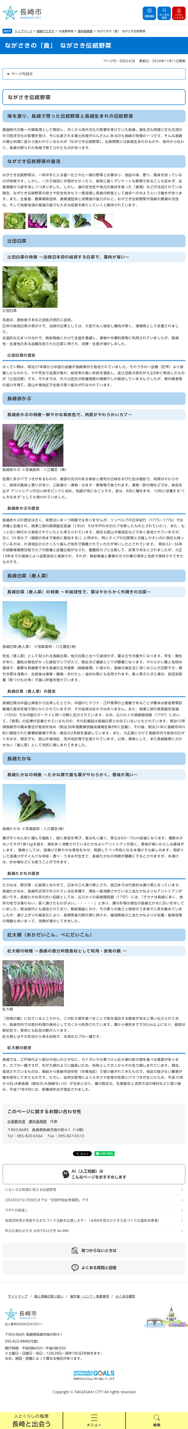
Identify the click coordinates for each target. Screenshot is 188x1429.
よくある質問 (125, 1296)
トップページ (23, 31)
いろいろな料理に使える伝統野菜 (30, 1190)
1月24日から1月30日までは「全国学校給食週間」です (47, 1200)
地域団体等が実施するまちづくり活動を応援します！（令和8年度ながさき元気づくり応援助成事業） (83, 1220)
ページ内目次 (22, 74)
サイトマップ (18, 1296)
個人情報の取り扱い (48, 1296)
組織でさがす (45, 31)
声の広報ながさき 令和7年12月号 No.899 (37, 1231)
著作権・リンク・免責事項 (89, 1296)
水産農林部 (16, 1121)
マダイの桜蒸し (16, 1210)
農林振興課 (85, 31)
